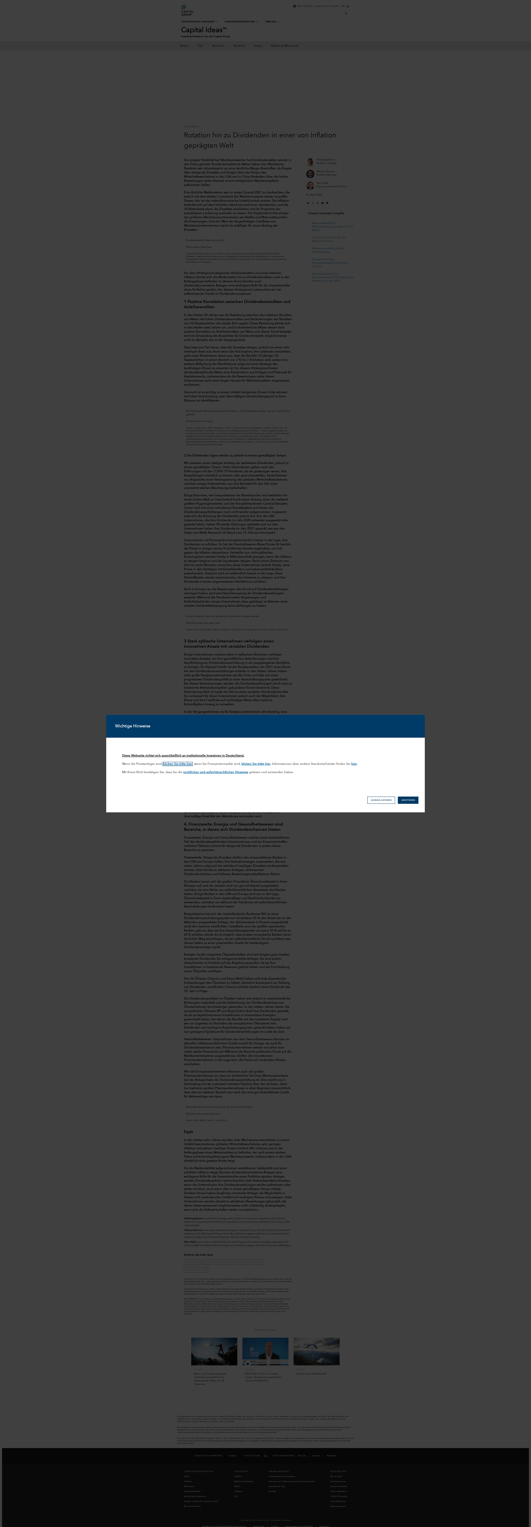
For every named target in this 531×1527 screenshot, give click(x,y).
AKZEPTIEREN (408, 800)
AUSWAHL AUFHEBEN (381, 800)
